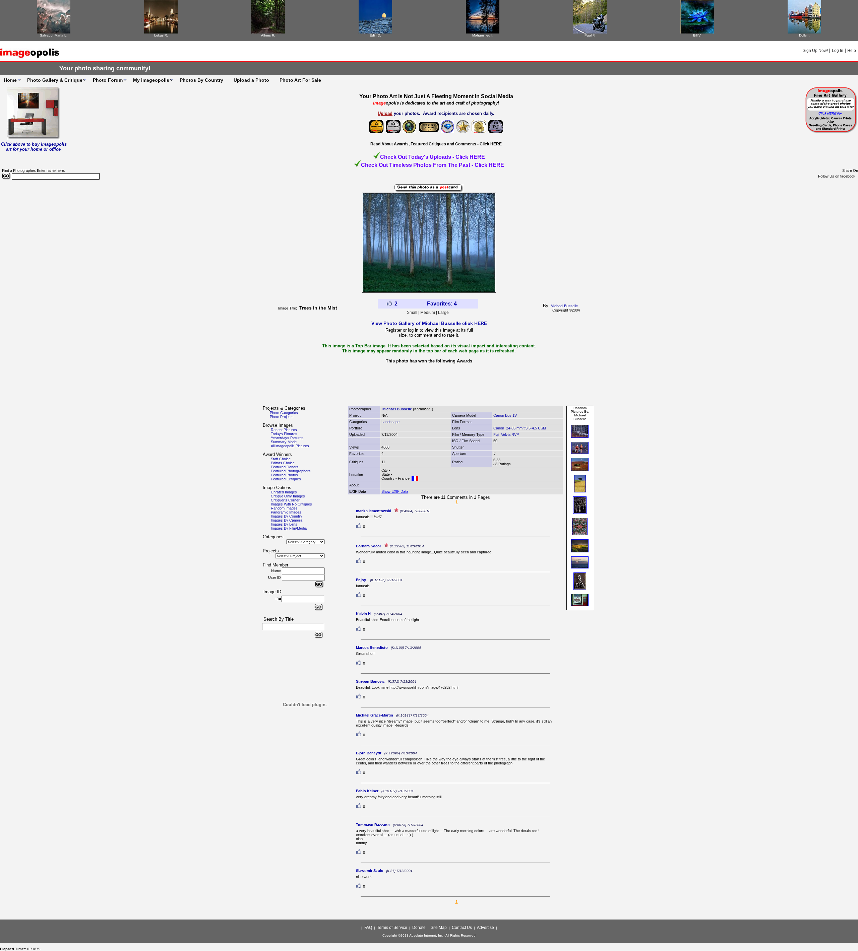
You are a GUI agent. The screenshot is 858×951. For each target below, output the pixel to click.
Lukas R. (161, 35)
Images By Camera (286, 520)
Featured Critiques (286, 479)
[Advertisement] (429, 386)
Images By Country (286, 516)
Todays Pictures (284, 434)
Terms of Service (392, 927)
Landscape (390, 422)
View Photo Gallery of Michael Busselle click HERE (429, 323)
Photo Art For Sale (300, 80)
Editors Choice (283, 463)
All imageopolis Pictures (290, 446)
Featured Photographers (291, 471)
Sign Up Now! (815, 50)
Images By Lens (284, 524)
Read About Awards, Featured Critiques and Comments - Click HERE (436, 144)
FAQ (368, 927)
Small (412, 312)
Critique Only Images (288, 496)
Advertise (485, 927)
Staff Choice (281, 459)
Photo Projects (282, 417)
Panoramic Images (286, 512)
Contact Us (462, 927)
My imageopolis (151, 80)
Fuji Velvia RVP (506, 434)
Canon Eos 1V (505, 415)
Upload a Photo (251, 80)
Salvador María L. (53, 35)
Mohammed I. (482, 35)
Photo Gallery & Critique (54, 80)
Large (443, 312)
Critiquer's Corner (285, 500)
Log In (837, 50)
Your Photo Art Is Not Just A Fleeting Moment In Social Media (436, 96)
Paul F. (590, 35)
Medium (427, 312)
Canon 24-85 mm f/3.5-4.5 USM (519, 428)
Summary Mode (284, 442)
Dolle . (804, 35)
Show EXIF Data (394, 491)
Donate (419, 927)
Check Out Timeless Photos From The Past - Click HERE (432, 165)
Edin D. (375, 35)
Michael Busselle (564, 306)
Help (851, 50)
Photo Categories (284, 413)
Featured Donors (285, 467)
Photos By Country (201, 80)
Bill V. (697, 35)
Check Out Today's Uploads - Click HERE (432, 157)
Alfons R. (268, 35)
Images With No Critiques (291, 504)
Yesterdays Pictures (287, 438)
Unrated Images (284, 492)
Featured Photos (284, 475)
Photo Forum (108, 80)
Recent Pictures (284, 430)
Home (10, 80)
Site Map (439, 927)
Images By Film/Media (289, 528)
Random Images (284, 508)
